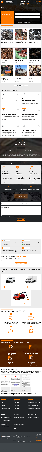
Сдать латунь (16, 407)
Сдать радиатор (17, 408)
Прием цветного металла (19, 401)
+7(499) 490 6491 (24, 1)
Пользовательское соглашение (37, 439)
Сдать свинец (16, 405)
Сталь (2, 404)
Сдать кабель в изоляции (5, 419)
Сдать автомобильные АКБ (33, 405)
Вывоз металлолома (32, 414)
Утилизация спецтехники (19, 417)
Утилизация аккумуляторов (19, 415)
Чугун (2, 402)
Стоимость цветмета (5, 426)
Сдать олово (16, 410)
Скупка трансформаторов (5, 408)
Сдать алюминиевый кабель (6, 417)
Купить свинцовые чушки (5, 420)
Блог (15, 428)
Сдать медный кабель (5, 415)
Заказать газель (31, 287)
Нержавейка (3, 405)
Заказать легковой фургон (10, 287)
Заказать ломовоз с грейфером (21, 303)
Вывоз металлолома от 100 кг (33, 417)
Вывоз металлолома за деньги (33, 415)
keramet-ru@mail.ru (10, 261)
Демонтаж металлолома (19, 424)
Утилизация (16, 414)
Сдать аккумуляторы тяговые (33, 410)
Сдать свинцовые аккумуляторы (34, 402)
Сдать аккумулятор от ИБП (33, 407)
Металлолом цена (4, 424)
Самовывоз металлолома (32, 419)
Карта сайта (16, 430)
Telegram (35, 3)
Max (37, 3)
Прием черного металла (5, 401)
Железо (2, 407)
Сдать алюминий (17, 404)
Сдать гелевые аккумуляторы (33, 404)
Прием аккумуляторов (32, 401)
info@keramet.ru (38, 437)
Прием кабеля (3, 414)
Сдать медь (16, 402)
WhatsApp (25, 256)
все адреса (26, 3)
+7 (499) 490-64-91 (21, 145)
